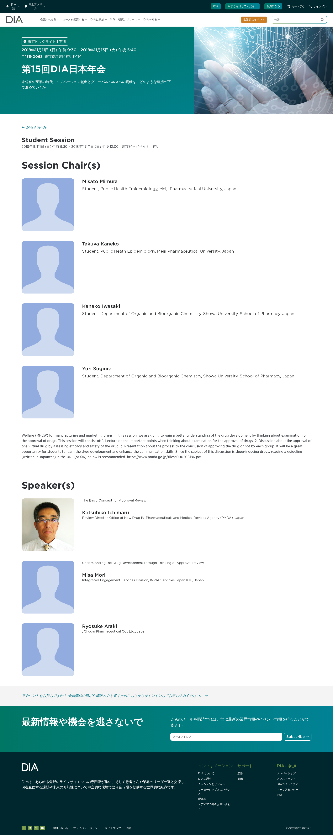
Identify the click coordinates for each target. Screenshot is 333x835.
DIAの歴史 (205, 778)
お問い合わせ (60, 828)
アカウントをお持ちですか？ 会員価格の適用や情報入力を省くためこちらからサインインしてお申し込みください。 (112, 696)
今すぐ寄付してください (242, 6)
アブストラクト (286, 778)
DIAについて (206, 773)
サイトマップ (113, 828)
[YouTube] (42, 828)
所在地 (202, 798)
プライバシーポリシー (86, 828)
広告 (240, 773)
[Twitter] (36, 828)
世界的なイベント (254, 19)
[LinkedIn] (30, 828)
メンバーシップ (286, 773)
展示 (240, 778)
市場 (215, 6)
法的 (128, 828)
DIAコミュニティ (287, 784)
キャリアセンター (287, 789)
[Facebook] (24, 828)
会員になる (273, 6)
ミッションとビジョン (211, 784)
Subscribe (295, 737)
